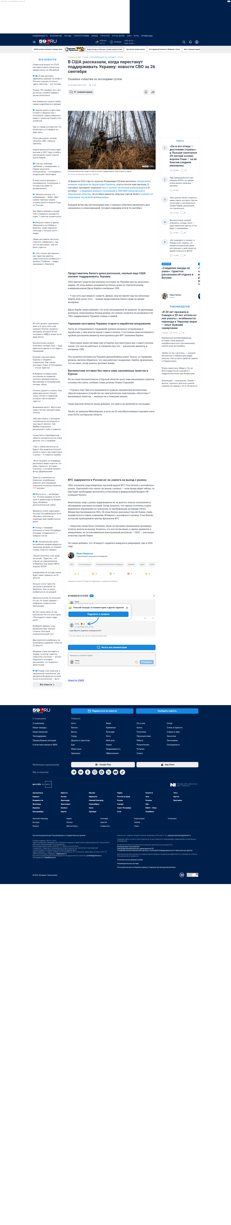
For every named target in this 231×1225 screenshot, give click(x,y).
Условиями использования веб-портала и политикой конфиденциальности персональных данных (154, 850)
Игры (136, 36)
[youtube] (115, 772)
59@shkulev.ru (61, 854)
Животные (76, 749)
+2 (145, 641)
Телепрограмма (81, 36)
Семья (140, 753)
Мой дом (110, 740)
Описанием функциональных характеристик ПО (135, 848)
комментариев (83, 92)
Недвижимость (40, 36)
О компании (38, 723)
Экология (171, 736)
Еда (73, 745)
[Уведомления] (190, 42)
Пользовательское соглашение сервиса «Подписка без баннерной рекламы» (146, 867)
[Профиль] (197, 42)
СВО (71, 564)
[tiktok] (122, 772)
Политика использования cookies (130, 860)
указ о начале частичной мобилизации (123, 187)
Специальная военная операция (109, 564)
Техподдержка (39, 736)
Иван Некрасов (84, 553)
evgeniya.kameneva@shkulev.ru (179, 835)
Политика (141, 732)
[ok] (87, 772)
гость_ (77, 624)
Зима (108, 723)
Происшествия (144, 736)
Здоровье (75, 753)
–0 (152, 618)
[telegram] (73, 772)
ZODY (129, 36)
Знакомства (56, 36)
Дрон (142, 564)
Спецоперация (85, 564)
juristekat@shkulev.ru (94, 856)
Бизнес (74, 727)
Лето (108, 736)
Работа (140, 740)
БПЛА (152, 564)
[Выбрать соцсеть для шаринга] (153, 92)
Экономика (172, 740)
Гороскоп (105, 36)
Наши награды (40, 727)
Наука (109, 745)
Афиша (94, 36)
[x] (108, 772)
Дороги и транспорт (80, 740)
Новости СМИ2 (76, 680)
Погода (68, 36)
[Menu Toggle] (34, 42)
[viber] (94, 772)
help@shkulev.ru (50, 857)
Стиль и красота (174, 727)
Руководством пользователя (128, 847)
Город (74, 736)
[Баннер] (75, 49)
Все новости (47, 59)
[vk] (80, 772)
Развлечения (143, 745)
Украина (131, 564)
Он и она (141, 723)
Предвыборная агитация (44, 740)
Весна (74, 732)
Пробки (116, 42)
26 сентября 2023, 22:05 (77, 85)
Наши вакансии (40, 732)
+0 (145, 618)
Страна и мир (173, 732)
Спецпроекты (173, 745)
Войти (77, 663)
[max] (101, 772)
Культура (110, 732)
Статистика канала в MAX (45, 745)
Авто (73, 723)
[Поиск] (184, 42)
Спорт (169, 723)
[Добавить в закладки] (146, 92)
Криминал (111, 727)
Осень (139, 727)
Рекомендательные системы (128, 863)
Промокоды (147, 36)
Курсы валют (118, 36)
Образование (112, 753)
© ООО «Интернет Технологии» (45, 875)
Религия (140, 749)
